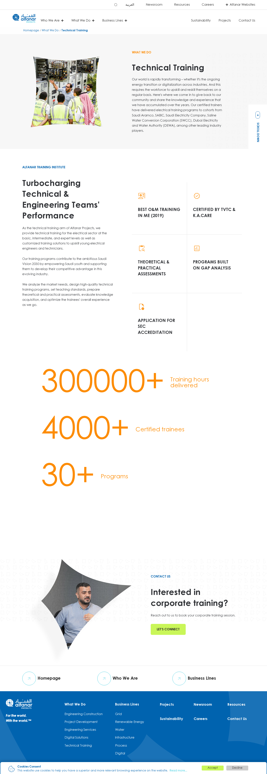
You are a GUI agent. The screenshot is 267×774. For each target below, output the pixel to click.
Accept (213, 768)
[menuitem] (95, 4)
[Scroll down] (257, 115)
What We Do (75, 704)
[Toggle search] (116, 4)
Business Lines (127, 704)
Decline (237, 768)
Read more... (178, 770)
